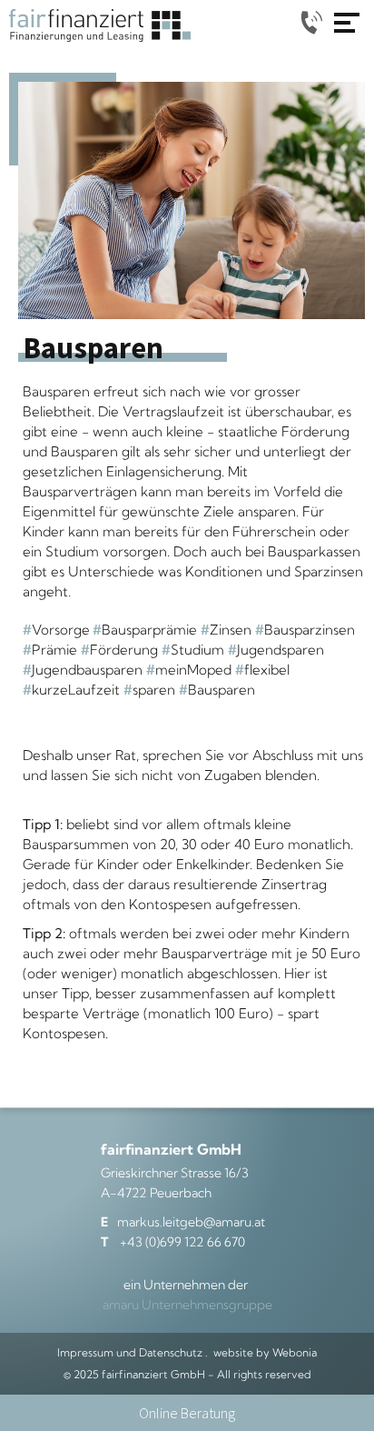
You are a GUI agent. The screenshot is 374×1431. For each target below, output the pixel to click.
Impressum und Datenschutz (129, 1352)
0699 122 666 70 (310, 21)
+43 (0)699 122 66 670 (173, 1242)
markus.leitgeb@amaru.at (183, 1222)
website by (265, 1352)
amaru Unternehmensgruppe (187, 1304)
